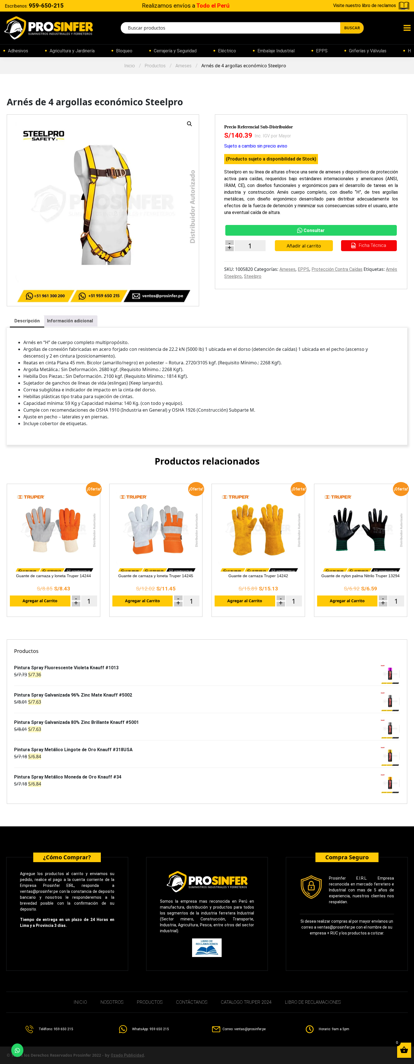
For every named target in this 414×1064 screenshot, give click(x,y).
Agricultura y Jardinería (72, 50)
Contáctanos (191, 1002)
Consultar (314, 230)
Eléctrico (227, 50)
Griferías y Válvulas (367, 50)
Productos (155, 65)
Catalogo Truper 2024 (246, 1002)
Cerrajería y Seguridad (175, 50)
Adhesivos (18, 50)
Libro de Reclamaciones (313, 1002)
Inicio (129, 65)
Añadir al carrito (304, 246)
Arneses (183, 65)
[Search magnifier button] (352, 28)
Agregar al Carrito (40, 600)
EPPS (322, 50)
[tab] (27, 321)
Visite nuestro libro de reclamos (364, 5)
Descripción (27, 321)
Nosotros (112, 1002)
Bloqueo (124, 50)
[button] (189, 124)
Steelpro (252, 276)
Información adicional (70, 321)
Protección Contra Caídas (336, 269)
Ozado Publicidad (127, 1055)
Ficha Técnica (372, 245)
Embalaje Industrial (276, 50)
